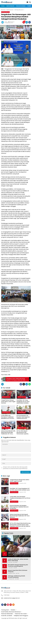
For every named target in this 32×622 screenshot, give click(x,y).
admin (6, 21)
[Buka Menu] (27, 2)
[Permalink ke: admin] (3, 22)
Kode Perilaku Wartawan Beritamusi (11, 612)
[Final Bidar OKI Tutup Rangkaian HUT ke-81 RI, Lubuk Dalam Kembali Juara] (24, 394)
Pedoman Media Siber (7, 613)
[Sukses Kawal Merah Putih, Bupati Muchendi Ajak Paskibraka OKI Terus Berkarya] (8, 425)
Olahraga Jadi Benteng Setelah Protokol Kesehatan (16, 576)
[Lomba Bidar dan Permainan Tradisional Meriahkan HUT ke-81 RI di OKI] (8, 409)
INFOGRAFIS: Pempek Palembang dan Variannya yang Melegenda (18, 565)
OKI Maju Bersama (5, 12)
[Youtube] (10, 605)
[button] (30, 2)
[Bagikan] (29, 22)
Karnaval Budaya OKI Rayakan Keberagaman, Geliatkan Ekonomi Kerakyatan (23, 417)
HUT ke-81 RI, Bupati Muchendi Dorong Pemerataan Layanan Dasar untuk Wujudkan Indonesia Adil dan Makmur (23, 432)
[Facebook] (21, 384)
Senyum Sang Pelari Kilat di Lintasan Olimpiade (17, 571)
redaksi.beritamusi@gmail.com (12, 598)
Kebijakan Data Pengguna (21, 615)
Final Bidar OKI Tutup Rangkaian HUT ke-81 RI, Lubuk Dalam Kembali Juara (23, 401)
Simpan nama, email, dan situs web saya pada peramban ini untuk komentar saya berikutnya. (15, 467)
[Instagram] (8, 605)
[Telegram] (26, 384)
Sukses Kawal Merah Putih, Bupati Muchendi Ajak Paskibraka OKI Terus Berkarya (8, 432)
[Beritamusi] (6, 2)
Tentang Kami (5, 610)
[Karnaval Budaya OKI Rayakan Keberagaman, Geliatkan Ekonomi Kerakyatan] (24, 409)
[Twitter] (23, 384)
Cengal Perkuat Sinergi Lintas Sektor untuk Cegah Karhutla (8, 401)
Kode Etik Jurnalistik (6, 615)
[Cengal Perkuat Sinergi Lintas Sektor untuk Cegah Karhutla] (8, 394)
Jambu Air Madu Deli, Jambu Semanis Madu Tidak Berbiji (18, 560)
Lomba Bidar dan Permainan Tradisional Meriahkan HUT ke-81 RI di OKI (8, 417)
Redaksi (13, 610)
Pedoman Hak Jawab (21, 613)
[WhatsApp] (29, 384)
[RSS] (13, 605)
